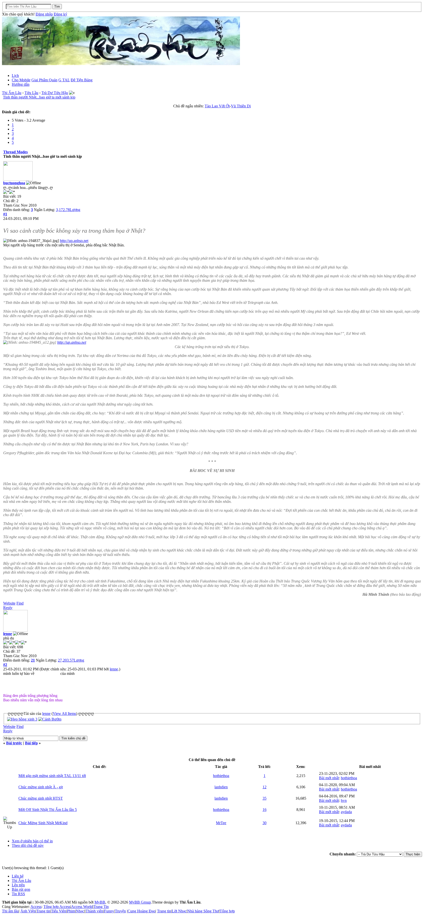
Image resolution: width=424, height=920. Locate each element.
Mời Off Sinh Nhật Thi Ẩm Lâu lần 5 (47, 809)
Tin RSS (18, 894)
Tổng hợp (227, 911)
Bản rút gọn (21, 889)
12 (264, 787)
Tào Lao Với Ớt (217, 106)
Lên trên (18, 885)
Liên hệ (18, 876)
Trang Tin (101, 907)
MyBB (99, 902)
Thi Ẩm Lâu (11, 93)
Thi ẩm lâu (10, 911)
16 (264, 809)
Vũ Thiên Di (241, 106)
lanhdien (221, 787)
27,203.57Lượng (71, 660)
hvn (344, 800)
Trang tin (43, 911)
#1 (5, 214)
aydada (346, 812)
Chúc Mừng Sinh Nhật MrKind (42, 823)
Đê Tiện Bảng (82, 80)
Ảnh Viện (28, 911)
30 (264, 823)
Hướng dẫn (20, 84)
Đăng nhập (44, 14)
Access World (82, 907)
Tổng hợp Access (56, 907)
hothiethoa (221, 776)
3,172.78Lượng (68, 210)
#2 (5, 665)
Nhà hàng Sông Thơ (203, 911)
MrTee (221, 823)
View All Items (64, 713)
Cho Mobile (21, 80)
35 (264, 798)
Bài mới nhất (329, 778)
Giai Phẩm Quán (44, 80)
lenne (7, 634)
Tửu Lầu (31, 93)
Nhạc (80, 911)
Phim (71, 911)
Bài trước (14, 743)
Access (35, 907)
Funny (109, 911)
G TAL (64, 80)
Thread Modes (15, 152)
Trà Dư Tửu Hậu (54, 93)
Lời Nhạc (179, 911)
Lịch (15, 75)
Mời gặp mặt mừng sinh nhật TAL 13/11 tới (52, 776)
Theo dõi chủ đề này (28, 845)
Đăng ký (60, 14)
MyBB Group (140, 902)
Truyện (120, 911)
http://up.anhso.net (74, 241)
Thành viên (94, 911)
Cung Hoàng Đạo (141, 911)
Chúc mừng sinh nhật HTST (40, 798)
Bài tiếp (31, 743)
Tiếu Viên (58, 911)
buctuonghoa (14, 183)
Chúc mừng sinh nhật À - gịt (40, 787)
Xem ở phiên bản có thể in (32, 841)
